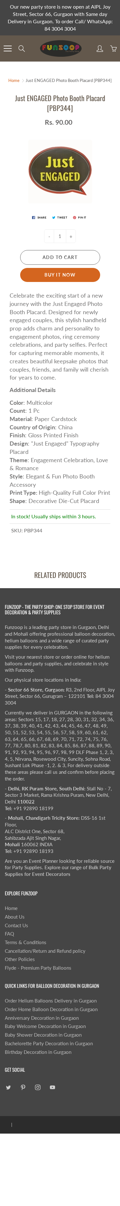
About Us (15, 917)
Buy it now (60, 274)
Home (14, 80)
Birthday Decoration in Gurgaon (38, 1052)
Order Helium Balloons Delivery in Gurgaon (51, 1000)
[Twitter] (8, 1087)
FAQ (9, 933)
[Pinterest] (22, 1087)
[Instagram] (37, 1087)
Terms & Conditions (25, 942)
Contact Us (16, 925)
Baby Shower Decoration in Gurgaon (43, 1035)
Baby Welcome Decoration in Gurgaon (45, 1026)
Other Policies (20, 959)
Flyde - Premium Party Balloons (38, 968)
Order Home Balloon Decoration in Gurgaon (51, 1009)
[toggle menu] (7, 48)
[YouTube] (52, 1087)
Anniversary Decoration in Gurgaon (42, 1018)
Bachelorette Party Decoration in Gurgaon (49, 1043)
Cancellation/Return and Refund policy (45, 951)
